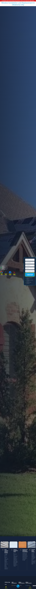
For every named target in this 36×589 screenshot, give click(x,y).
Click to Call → (32, 0)
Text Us (6, 588)
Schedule (30, 588)
